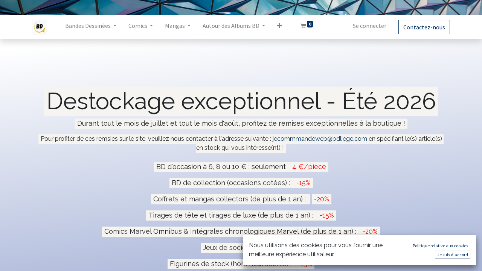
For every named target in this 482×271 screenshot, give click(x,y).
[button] (279, 27)
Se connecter (369, 25)
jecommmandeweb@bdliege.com (320, 138)
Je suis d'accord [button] (452, 254)
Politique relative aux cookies (440, 245)
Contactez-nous (424, 27)
